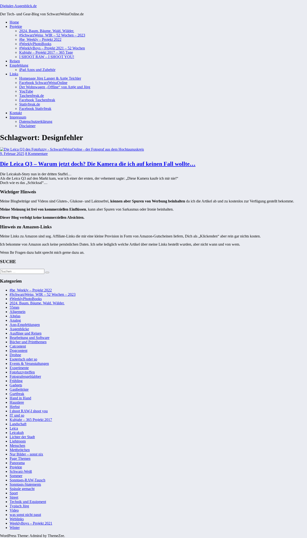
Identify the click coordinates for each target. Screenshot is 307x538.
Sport (14, 493)
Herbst (15, 407)
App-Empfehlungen (25, 325)
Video (14, 510)
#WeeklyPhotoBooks (35, 44)
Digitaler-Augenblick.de (18, 6)
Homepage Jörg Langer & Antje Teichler (50, 78)
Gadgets (16, 385)
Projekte (16, 26)
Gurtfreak (17, 394)
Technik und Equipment (28, 502)
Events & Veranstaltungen (29, 363)
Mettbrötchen (20, 450)
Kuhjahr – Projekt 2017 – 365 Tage (46, 52)
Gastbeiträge (19, 389)
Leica (14, 428)
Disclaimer (27, 126)
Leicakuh (17, 433)
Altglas (15, 316)
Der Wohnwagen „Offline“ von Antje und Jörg (54, 87)
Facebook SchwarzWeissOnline (43, 83)
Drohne (15, 355)
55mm (14, 307)
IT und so (17, 415)
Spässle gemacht (22, 489)
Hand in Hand (20, 398)
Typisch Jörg (19, 506)
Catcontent (18, 346)
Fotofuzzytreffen (22, 372)
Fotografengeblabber (25, 376)
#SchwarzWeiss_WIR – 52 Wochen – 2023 (52, 35)
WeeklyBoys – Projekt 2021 (31, 523)
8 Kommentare (36, 154)
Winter (15, 528)
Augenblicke (19, 329)
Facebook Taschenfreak (37, 100)
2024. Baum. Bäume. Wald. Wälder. (46, 31)
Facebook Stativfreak (35, 108)
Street (14, 497)
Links (14, 74)
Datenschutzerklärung (35, 121)
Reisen (15, 61)
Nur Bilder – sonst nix (26, 454)
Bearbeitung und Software (29, 338)
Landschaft (18, 424)
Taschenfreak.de (31, 96)
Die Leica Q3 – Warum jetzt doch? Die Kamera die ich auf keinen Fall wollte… (97, 164)
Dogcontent (18, 351)
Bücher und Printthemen (28, 342)
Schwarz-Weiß (21, 471)
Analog (15, 320)
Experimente (19, 368)
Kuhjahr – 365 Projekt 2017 (31, 420)
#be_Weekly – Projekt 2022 (40, 39)
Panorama (17, 463)
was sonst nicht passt (25, 515)
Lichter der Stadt (22, 437)
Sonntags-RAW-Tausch (27, 480)
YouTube (26, 91)
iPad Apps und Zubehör (37, 70)
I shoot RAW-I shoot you (29, 411)
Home (14, 22)
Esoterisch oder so (23, 359)
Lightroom (18, 441)
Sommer (16, 476)
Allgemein (17, 312)
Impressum (18, 117)
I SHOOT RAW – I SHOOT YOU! (46, 57)
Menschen (17, 445)
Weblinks (17, 519)
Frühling (16, 381)
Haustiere (17, 402)
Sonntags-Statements (25, 484)
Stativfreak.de (29, 104)
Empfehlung (19, 65)
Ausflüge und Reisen (25, 333)
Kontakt (16, 113)
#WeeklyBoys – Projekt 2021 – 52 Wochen (52, 48)
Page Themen (20, 458)
